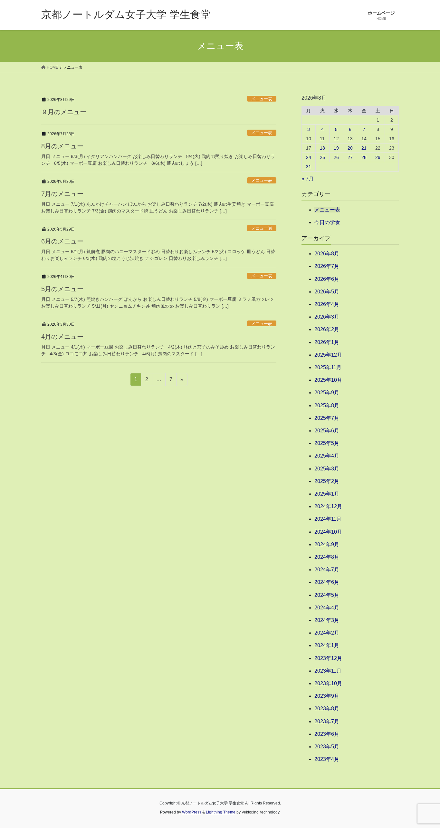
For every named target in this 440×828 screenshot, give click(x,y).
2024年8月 (326, 557)
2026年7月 (326, 266)
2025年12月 (328, 355)
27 (350, 157)
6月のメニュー (62, 241)
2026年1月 (326, 342)
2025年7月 (326, 418)
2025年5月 (326, 443)
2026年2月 (326, 329)
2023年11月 (327, 671)
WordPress (191, 812)
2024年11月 (327, 519)
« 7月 (307, 179)
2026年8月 (326, 253)
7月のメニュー (62, 193)
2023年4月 (326, 759)
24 (308, 157)
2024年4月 (326, 607)
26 (336, 157)
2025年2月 (326, 481)
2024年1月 (326, 645)
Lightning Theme (220, 812)
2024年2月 (326, 633)
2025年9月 (326, 392)
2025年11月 (327, 367)
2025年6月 (326, 430)
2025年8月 (326, 405)
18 (322, 148)
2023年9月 (326, 696)
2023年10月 (328, 683)
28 (364, 157)
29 (377, 157)
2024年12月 (328, 506)
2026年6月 (326, 279)
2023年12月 (328, 658)
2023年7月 (326, 721)
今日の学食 (327, 222)
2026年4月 (326, 304)
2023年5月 (326, 746)
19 (336, 148)
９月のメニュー (63, 111)
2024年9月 (326, 544)
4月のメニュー (62, 336)
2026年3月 (326, 317)
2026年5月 (326, 291)
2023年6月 (326, 734)
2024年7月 (326, 569)
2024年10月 (328, 532)
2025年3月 (326, 468)
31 (308, 166)
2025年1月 (326, 494)
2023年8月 (326, 708)
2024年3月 (326, 620)
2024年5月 (326, 595)
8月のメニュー (62, 146)
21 (364, 148)
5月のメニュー (62, 288)
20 (350, 148)
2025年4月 (326, 455)
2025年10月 (328, 380)
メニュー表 (261, 98)
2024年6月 (326, 582)
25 (322, 157)
